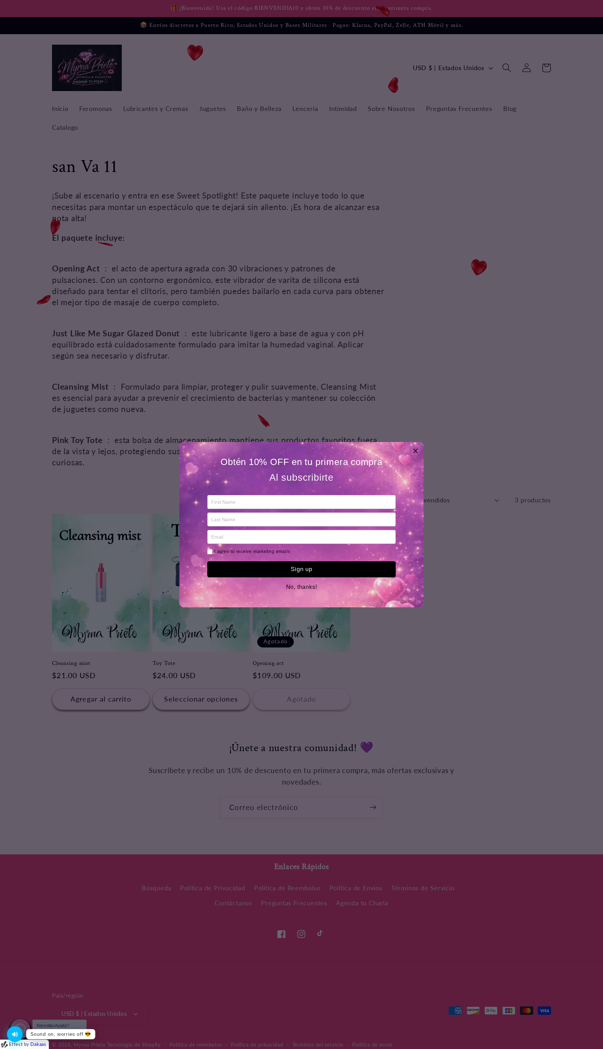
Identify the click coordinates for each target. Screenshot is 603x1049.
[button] (415, 450)
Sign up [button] (301, 569)
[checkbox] (210, 551)
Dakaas (38, 1044)
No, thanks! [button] (301, 587)
